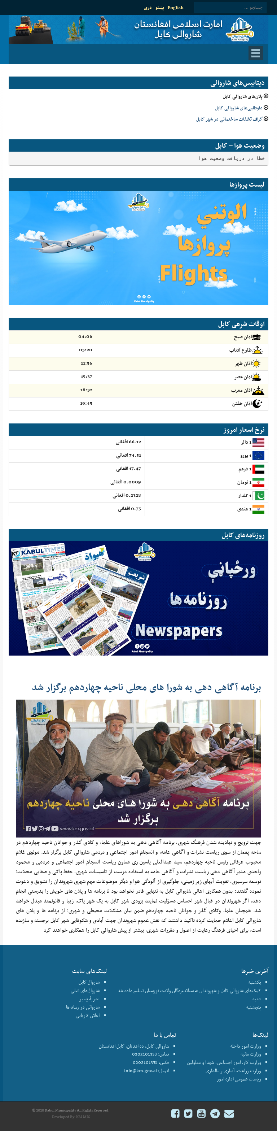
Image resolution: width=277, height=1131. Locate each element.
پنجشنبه (253, 1007)
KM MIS (83, 1116)
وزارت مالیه (251, 1054)
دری (148, 7)
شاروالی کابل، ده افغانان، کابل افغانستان (134, 1046)
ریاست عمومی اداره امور (239, 1079)
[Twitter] (188, 1114)
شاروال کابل (89, 982)
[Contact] (229, 1114)
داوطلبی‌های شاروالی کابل (239, 108)
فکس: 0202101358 (151, 1062)
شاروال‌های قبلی (85, 990)
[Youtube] (201, 1114)
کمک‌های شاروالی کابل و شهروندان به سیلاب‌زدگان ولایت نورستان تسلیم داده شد (189, 990)
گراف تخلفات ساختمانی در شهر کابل (229, 119)
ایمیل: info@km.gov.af (146, 1070)
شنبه (256, 999)
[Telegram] (215, 1114)
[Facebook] (175, 1114)
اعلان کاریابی (88, 1015)
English (176, 7)
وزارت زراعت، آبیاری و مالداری (233, 1070)
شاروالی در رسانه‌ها (83, 1007)
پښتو (159, 7)
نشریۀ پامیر (89, 999)
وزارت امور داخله (245, 1046)
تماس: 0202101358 (150, 1054)
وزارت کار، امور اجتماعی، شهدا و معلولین (224, 1062)
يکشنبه (254, 982)
